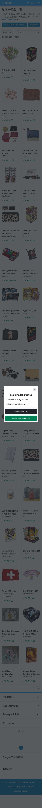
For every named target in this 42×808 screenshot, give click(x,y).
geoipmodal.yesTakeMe (21, 418)
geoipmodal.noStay (21, 411)
